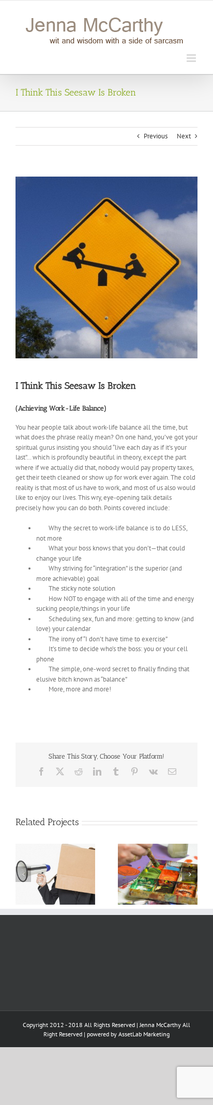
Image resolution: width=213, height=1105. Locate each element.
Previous (156, 136)
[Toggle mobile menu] (192, 58)
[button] (23, 874)
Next (184, 136)
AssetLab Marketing (144, 1034)
